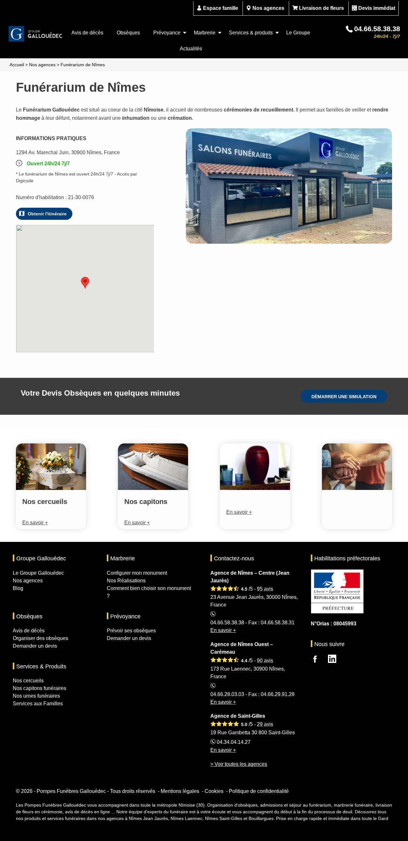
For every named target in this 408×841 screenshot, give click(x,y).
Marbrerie (204, 32)
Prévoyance (166, 32)
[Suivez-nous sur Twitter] (336, 660)
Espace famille (220, 8)
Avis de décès (87, 32)
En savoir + (223, 630)
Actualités (191, 48)
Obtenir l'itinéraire (47, 213)
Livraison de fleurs (321, 8)
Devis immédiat (376, 8)
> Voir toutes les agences (238, 764)
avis (265, 589)
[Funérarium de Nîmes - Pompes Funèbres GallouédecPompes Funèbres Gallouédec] (35, 33)
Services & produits (251, 32)
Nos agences (268, 8)
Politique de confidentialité (259, 791)
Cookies (214, 791)
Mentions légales (180, 791)
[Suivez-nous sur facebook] (319, 660)
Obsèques (128, 32)
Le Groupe (298, 32)
